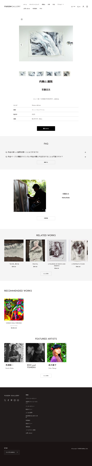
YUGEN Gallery (81, 448)
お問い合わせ (29, 433)
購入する (46, 128)
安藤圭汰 (46, 89)
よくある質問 (29, 412)
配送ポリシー (29, 409)
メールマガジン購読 (30, 430)
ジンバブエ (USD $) (10, 452)
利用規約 (28, 420)
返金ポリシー (29, 423)
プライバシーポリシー (31, 398)
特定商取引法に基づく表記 (32, 416)
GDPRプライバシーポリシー (32, 402)
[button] (78, 6)
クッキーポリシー (30, 406)
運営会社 (28, 426)
